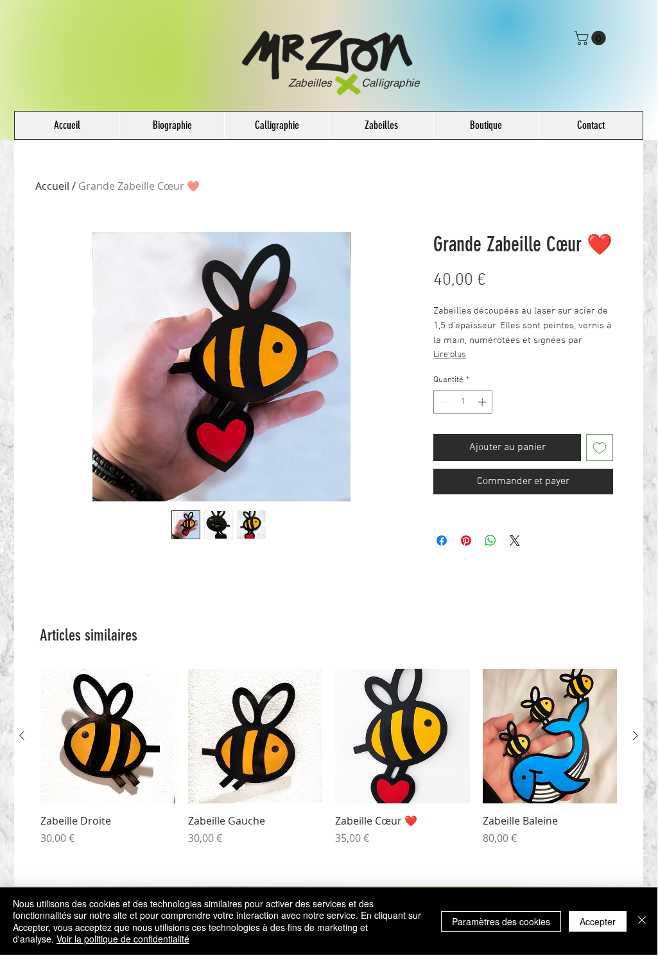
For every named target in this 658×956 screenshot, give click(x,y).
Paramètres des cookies (501, 921)
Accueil (52, 186)
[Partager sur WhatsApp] (490, 540)
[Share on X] (515, 540)
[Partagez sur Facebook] (441, 540)
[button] (591, 38)
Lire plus (449, 354)
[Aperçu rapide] (107, 736)
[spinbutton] (463, 402)
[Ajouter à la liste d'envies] (599, 447)
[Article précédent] (22, 735)
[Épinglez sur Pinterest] (466, 540)
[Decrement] (443, 402)
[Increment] (483, 402)
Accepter (598, 921)
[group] (328, 764)
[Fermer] (642, 921)
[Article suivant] (635, 735)
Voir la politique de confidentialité (122, 938)
